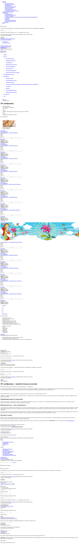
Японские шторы (8, 8)
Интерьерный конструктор (8, 11)
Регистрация (2, 517)
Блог (4, 23)
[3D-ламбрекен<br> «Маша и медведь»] (4, 183)
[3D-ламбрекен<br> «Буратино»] (4, 144)
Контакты (7, 19)
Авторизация (3, 532)
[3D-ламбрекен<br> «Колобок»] (4, 170)
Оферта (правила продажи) (10, 21)
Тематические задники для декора (11, 10)
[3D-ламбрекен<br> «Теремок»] (4, 196)
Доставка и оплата (8, 13)
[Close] (0, 25)
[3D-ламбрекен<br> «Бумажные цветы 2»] (4, 279)
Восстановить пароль (10, 517)
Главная (4, 1)
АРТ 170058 (2, 253)
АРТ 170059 (2, 265)
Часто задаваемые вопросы (10, 20)
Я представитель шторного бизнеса (9, 488)
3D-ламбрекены (8, 5)
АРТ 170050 (2, 130)
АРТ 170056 (2, 207)
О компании (7, 18)
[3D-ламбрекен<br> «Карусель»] (4, 157)
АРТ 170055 (2, 195)
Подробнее (2, 139)
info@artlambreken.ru (71, 420)
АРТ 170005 (2, 278)
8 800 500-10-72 (3, 457)
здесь (15, 434)
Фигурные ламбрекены (9, 7)
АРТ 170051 (2, 143)
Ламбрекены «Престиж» (10, 4)
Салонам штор (6, 22)
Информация (5, 12)
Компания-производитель (5, 46)
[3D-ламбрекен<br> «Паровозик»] (4, 266)
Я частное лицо (5, 487)
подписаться (20, 426)
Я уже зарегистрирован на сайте (6, 506)
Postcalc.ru (14, 462)
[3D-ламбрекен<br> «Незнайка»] (4, 254)
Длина (2, 136)
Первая (4, 305)
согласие (13, 34)
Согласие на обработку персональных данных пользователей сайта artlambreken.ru (21, 17)
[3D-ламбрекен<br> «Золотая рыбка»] (4, 208)
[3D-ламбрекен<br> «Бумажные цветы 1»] (4, 292)
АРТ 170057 (2, 220)
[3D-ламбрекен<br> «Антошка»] (4, 131)
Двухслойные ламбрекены (10, 9)
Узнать (2, 379)
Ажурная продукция (9, 3)
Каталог (4, 2)
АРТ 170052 (2, 156)
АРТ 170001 (2, 291)
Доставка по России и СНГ (5, 45)
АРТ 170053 (2, 169)
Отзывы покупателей (9, 16)
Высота (1, 133)
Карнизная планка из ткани (10, 6)
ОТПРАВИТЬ (3, 363)
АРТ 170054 (2, 182)
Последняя (5, 313)
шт (3, 51)
